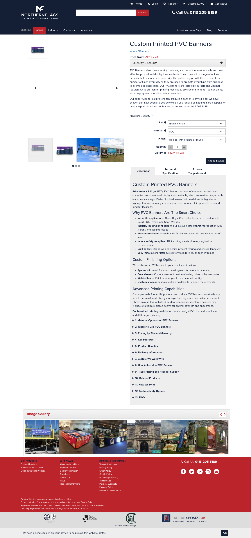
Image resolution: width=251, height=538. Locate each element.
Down (170, 147)
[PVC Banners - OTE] (110, 437)
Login (155, 3)
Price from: (137, 57)
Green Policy (105, 471)
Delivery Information (69, 471)
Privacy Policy (105, 467)
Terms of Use (105, 481)
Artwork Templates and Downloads (197, 173)
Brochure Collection (69, 467)
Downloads (65, 474)
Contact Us (221, 3)
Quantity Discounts (145, 63)
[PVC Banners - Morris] (42, 437)
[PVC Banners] (76, 88)
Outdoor (68, 30)
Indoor (52, 30)
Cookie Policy (105, 474)
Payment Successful (108, 484)
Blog (209, 30)
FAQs (62, 481)
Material (158, 130)
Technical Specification (170, 171)
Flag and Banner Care (70, 484)
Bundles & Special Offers (32, 467)
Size (160, 122)
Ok (225, 532)
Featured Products (29, 464)
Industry (86, 30)
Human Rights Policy (108, 477)
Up (184, 147)
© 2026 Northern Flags (125, 525)
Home (138, 3)
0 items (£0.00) (196, 3)
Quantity (161, 146)
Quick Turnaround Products (33, 471)
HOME (39, 30)
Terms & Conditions (108, 464)
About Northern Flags (189, 30)
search (142, 12)
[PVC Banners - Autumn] (212, 437)
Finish (162, 138)
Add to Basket (216, 160)
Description (143, 171)
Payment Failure (106, 487)
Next (117, 88)
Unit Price (160, 152)
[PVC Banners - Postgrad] (144, 437)
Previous (35, 88)
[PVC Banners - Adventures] (178, 437)
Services (222, 30)
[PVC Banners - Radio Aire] (76, 437)
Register (173, 3)
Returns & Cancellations (110, 490)
